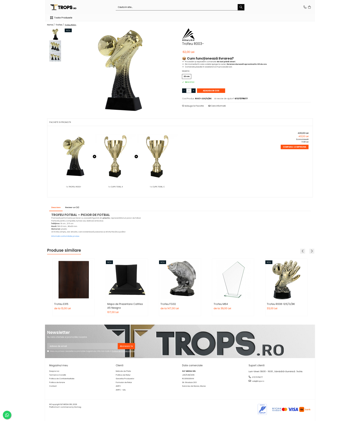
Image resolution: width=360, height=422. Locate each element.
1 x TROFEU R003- (73, 187)
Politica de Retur (123, 375)
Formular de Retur (124, 382)
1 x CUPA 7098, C (157, 187)
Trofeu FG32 (168, 304)
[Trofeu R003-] (120, 70)
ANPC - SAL (121, 390)
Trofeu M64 (221, 304)
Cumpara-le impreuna (294, 147)
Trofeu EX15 (61, 304)
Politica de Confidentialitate (123, 351)
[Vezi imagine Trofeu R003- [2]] (55, 56)
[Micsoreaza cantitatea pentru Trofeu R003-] (184, 90)
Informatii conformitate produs (65, 236)
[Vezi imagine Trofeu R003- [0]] (55, 34)
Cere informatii (218, 105)
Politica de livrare (57, 382)
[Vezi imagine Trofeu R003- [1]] (55, 46)
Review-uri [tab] (72, 207)
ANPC (118, 386)
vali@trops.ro (258, 381)
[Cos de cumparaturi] (309, 7)
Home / (51, 24)
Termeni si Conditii (57, 375)
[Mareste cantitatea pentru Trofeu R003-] (193, 90)
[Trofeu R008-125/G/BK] (286, 279)
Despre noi (54, 371)
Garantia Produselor (125, 378)
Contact (53, 386)
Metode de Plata (123, 371)
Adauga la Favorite (194, 105)
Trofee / (60, 24)
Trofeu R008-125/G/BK (281, 304)
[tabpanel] (120, 70)
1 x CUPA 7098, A (115, 187)
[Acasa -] (63, 7)
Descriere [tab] (55, 207)
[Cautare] (241, 7)
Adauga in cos (211, 90)
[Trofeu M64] (233, 279)
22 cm (187, 76)
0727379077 (257, 377)
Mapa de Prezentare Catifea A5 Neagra (125, 306)
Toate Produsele (63, 17)
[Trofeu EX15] (73, 279)
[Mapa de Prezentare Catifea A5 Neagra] (126, 279)
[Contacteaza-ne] (304, 7)
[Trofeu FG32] (180, 279)
